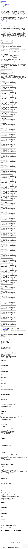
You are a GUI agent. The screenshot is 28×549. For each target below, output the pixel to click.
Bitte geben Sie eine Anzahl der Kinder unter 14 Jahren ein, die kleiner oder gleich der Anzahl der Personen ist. (13, 59)
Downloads (5, 6)
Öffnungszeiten (6, 4)
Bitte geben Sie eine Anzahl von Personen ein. (10, 55)
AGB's (14, 328)
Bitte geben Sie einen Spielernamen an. (9, 82)
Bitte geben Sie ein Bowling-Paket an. (8, 68)
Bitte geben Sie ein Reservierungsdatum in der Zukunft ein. (13, 49)
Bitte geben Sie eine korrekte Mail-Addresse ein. (10, 44)
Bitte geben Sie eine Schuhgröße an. (8, 75)
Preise (4, 5)
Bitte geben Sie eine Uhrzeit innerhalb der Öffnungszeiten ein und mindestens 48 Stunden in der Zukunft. (13, 52)
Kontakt (4, 8)
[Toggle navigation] (1, 2)
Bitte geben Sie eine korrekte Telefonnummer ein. (11, 46)
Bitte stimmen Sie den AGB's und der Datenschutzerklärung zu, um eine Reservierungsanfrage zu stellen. (14, 331)
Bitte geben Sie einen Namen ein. (7, 41)
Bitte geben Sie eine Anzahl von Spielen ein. (10, 61)
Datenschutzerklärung (5, 329)
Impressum (21, 542)
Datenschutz (3, 544)
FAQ (4, 9)
